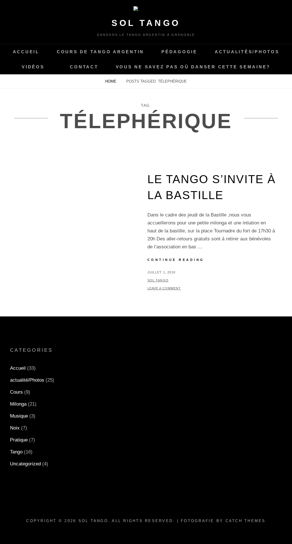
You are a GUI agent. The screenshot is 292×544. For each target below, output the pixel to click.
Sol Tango (146, 23)
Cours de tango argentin (100, 51)
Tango (16, 452)
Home (111, 81)
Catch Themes (246, 521)
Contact (84, 66)
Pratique (19, 440)
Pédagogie (179, 51)
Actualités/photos (247, 51)
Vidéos (33, 66)
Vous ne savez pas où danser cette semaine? (193, 66)
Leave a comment (164, 288)
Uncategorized (25, 464)
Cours (16, 392)
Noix (15, 428)
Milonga (18, 404)
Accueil (26, 51)
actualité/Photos (27, 380)
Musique (19, 416)
